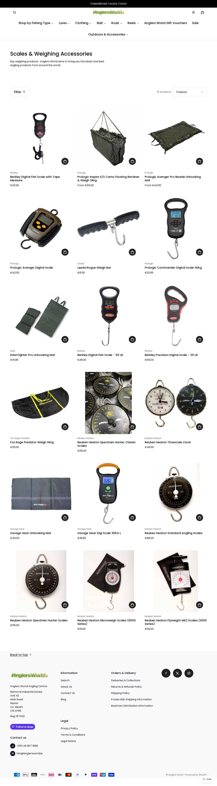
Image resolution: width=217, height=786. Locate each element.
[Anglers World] (108, 12)
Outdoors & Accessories (106, 34)
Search (65, 680)
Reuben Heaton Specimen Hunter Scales (39, 620)
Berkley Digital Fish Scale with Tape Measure (35, 178)
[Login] (193, 12)
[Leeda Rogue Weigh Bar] (108, 228)
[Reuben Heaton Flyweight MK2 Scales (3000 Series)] (176, 581)
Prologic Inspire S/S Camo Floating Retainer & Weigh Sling (108, 178)
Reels (132, 23)
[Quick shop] (64, 161)
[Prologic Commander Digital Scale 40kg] (176, 228)
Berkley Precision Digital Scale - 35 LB (171, 355)
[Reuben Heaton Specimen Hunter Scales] (41, 581)
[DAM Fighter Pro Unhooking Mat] (41, 316)
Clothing (81, 23)
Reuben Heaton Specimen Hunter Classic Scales (106, 444)
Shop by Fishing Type (34, 23)
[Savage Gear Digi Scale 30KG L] (108, 494)
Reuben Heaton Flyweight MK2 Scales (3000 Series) (176, 622)
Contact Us (68, 693)
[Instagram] (188, 673)
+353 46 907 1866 (27, 746)
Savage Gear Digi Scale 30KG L (99, 533)
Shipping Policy (120, 693)
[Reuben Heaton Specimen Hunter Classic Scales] (108, 403)
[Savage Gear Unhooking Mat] (41, 494)
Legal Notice (68, 741)
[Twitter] (177, 673)
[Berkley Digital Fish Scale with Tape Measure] (41, 137)
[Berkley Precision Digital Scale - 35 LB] (176, 316)
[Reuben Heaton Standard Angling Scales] (176, 494)
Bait (100, 23)
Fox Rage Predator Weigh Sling (32, 442)
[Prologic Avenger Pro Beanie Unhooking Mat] (176, 137)
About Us (66, 687)
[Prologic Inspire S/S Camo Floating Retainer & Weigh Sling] (108, 137)
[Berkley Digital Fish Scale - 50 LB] (108, 316)
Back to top (19, 655)
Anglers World (175, 774)
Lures (63, 23)
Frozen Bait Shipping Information (131, 699)
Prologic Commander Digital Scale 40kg (173, 268)
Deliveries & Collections (125, 680)
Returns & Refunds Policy (126, 687)
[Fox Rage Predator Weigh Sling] (41, 403)
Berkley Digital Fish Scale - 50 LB (100, 355)
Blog (63, 699)
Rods (115, 23)
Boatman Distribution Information (132, 706)
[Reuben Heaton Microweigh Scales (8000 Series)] (108, 581)
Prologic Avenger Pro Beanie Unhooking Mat (173, 178)
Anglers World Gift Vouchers (165, 23)
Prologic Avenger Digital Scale (31, 268)
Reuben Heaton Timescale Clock (168, 442)
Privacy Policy (69, 728)
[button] (14, 12)
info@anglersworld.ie (30, 753)
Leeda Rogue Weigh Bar (94, 268)
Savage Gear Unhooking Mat (30, 533)
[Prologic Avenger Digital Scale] (41, 228)
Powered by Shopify (196, 774)
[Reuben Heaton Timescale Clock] (176, 403)
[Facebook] (166, 673)
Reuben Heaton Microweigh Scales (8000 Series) (106, 622)
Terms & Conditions (73, 735)
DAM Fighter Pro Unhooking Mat (32, 355)
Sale (195, 23)
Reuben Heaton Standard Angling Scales (174, 533)
